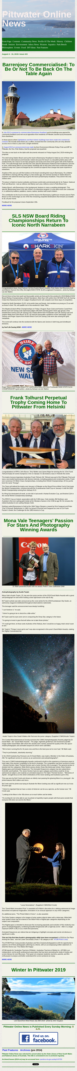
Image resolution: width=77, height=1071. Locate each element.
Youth (4, 44)
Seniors (11, 44)
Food (23, 47)
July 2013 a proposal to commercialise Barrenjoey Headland (25, 132)
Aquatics (52, 44)
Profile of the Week (47, 41)
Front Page (6, 41)
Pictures (43, 44)
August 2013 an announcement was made (19, 147)
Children (68, 41)
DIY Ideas (31, 47)
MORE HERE (7, 205)
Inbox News (33, 44)
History (60, 41)
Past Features (42, 47)
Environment (21, 44)
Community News (29, 41)
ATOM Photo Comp (61, 939)
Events (17, 47)
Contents (16, 41)
